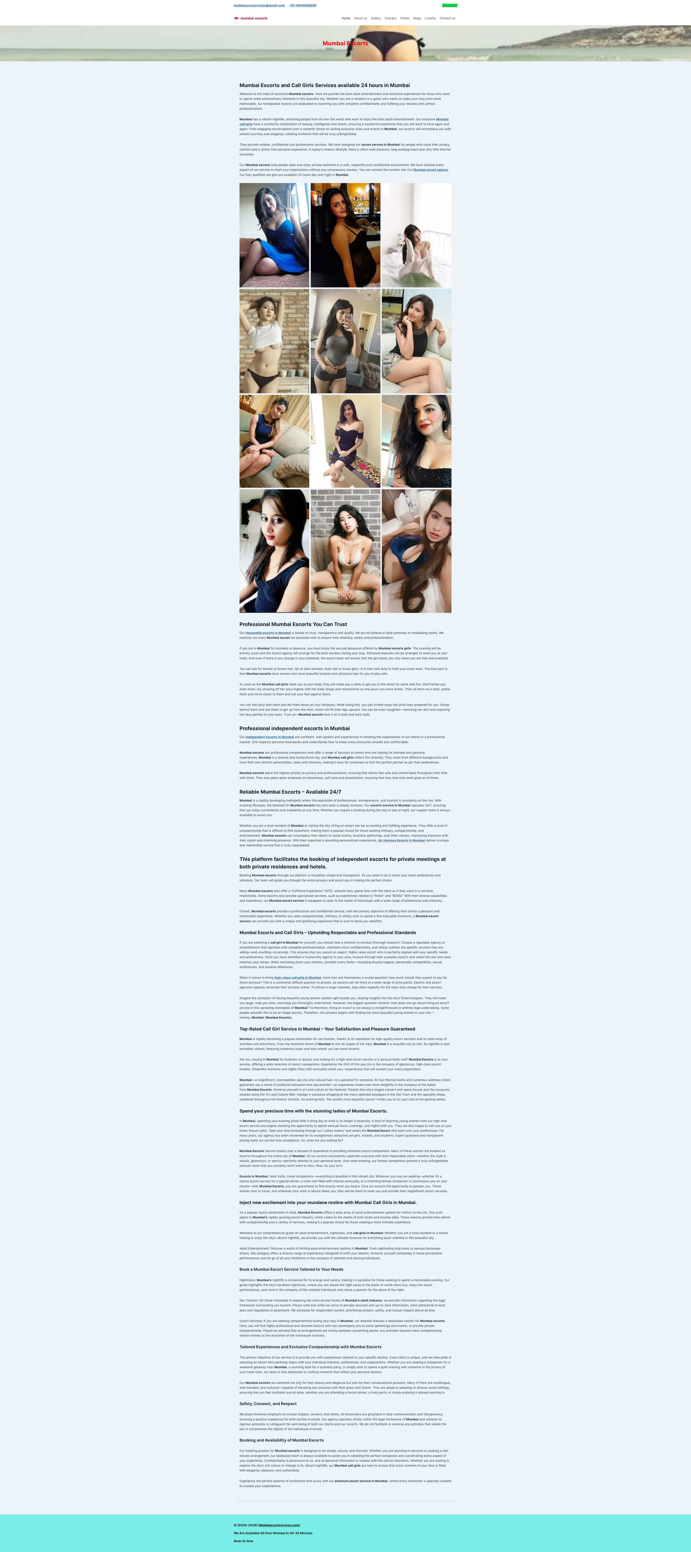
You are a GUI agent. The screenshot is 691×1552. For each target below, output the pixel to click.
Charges (391, 18)
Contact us (447, 18)
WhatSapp (449, 5)
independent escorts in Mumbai (270, 737)
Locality (430, 18)
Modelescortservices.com (279, 1525)
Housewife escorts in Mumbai (268, 633)
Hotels (405, 18)
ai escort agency (430, 170)
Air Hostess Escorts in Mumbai (401, 840)
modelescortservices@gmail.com (259, 5)
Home (346, 18)
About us (360, 18)
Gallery (376, 18)
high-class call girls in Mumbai (297, 977)
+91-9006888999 (302, 5)
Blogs (417, 18)
